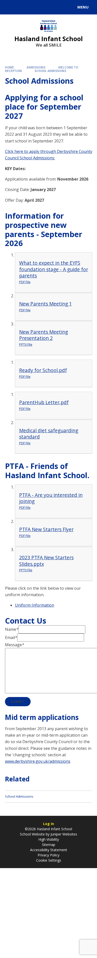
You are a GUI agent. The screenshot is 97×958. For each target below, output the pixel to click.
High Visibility (48, 839)
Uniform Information (34, 605)
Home (9, 67)
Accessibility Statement (48, 849)
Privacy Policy (48, 855)
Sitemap (48, 844)
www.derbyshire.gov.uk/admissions (37, 761)
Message (14, 644)
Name (11, 629)
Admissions (36, 67)
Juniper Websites (63, 834)
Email (11, 637)
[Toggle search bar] (9, 7)
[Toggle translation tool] (22, 7)
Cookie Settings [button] (48, 860)
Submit (18, 701)
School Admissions (50, 71)
